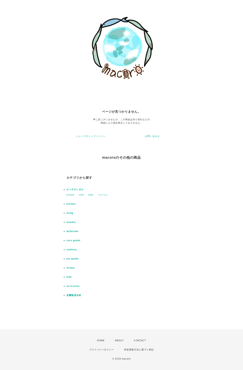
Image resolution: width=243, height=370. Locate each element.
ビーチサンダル (75, 189)
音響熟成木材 (73, 295)
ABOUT (119, 340)
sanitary (71, 249)
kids (90, 194)
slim (81, 194)
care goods (73, 240)
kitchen (71, 204)
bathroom (72, 231)
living (69, 213)
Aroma (70, 268)
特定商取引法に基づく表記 (139, 349)
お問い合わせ (152, 136)
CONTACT (140, 340)
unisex (70, 194)
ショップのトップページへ (91, 136)
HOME (101, 340)
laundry (71, 222)
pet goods (72, 258)
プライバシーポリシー (101, 349)
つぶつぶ (103, 194)
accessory (73, 286)
